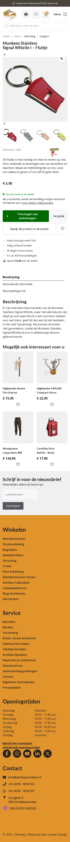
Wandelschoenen (14, 539)
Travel (7, 566)
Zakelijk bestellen (14, 649)
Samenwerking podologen (20, 671)
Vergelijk (58, 216)
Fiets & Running (13, 571)
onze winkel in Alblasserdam (37, 202)
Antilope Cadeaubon (16, 582)
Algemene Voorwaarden (19, 682)
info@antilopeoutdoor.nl (24, 777)
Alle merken (11, 599)
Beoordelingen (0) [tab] (14, 291)
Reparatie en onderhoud (19, 660)
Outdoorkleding (13, 544)
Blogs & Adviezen (14, 593)
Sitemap (20, 834)
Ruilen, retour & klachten (19, 638)
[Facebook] (7, 754)
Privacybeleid (11, 687)
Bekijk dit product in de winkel (29, 229)
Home (6, 36)
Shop (17, 36)
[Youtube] (27, 754)
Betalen (8, 627)
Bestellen (9, 622)
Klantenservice (13, 666)
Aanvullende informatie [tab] (17, 284)
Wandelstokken (13, 555)
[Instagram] (17, 754)
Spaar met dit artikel (22, 260)
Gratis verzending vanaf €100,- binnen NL (37, 3)
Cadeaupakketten (15, 588)
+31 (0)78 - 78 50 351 (21, 784)
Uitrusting (29, 36)
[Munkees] (54, 155)
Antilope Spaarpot (15, 655)
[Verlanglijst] (26, 14)
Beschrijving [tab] (11, 277)
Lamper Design (57, 834)
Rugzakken (10, 550)
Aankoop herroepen (16, 644)
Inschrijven (13, 506)
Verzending (10, 633)
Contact (8, 676)
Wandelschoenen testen (19, 577)
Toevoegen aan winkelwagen (27, 216)
